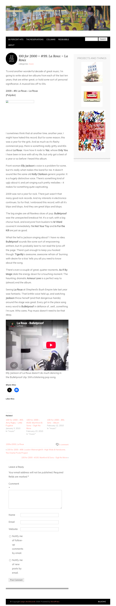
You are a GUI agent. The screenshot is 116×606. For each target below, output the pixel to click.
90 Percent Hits (15, 39)
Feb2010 (11, 60)
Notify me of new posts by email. (17, 566)
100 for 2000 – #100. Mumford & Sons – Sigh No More (44, 457)
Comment (14, 485)
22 (11, 56)
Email (12, 521)
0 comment (63, 444)
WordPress (55, 602)
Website (13, 529)
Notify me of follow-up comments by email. (17, 544)
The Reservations (35, 39)
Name (12, 514)
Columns (50, 39)
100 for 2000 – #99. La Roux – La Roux (43, 58)
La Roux (20, 444)
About (11, 45)
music (31, 64)
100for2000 (11, 444)
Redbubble (63, 39)
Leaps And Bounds (28, 602)
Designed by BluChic (102, 601)
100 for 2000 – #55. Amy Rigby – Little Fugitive (14, 423)
